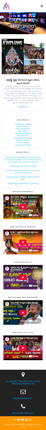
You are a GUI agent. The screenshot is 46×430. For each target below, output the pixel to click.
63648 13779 (29, 413)
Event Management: (23, 129)
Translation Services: (23, 140)
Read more (23, 106)
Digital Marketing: (23, 126)
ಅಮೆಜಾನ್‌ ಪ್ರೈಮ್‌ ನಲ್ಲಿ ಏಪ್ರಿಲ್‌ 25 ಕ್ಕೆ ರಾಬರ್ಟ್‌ (23, 166)
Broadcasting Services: (23, 133)
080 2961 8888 (17, 413)
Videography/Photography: (23, 138)
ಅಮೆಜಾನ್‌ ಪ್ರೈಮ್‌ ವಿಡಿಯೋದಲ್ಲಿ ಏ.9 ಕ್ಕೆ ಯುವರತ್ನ (23, 183)
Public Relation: (23, 131)
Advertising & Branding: (23, 124)
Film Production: (23, 136)
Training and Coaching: (23, 145)
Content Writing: (23, 143)
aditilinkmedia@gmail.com (23, 398)
